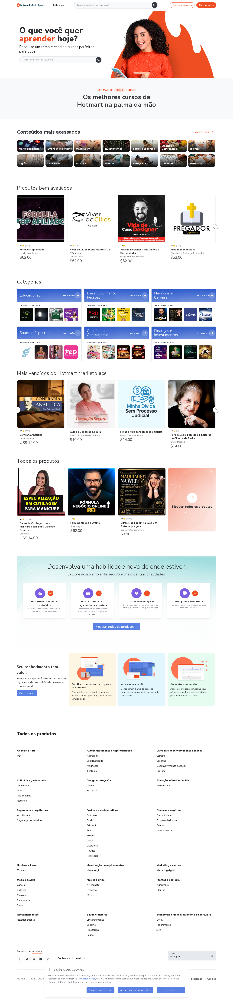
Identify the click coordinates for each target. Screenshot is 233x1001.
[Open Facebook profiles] (20, 959)
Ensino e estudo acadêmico (103, 810)
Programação (163, 925)
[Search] (154, 5)
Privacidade (196, 979)
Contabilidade (164, 815)
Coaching (161, 761)
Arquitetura (23, 815)
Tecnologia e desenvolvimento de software (183, 914)
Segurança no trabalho (29, 820)
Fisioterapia (93, 930)
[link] (30, 146)
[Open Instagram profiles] (47, 959)
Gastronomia (24, 795)
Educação (92, 825)
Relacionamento (26, 920)
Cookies (211, 979)
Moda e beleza (26, 880)
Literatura (92, 845)
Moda (20, 905)
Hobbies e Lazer (27, 865)
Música (90, 895)
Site (158, 930)
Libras (90, 840)
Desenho (92, 890)
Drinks (20, 790)
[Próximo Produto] (216, 222)
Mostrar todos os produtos (114, 627)
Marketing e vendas (168, 865)
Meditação (92, 766)
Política (91, 851)
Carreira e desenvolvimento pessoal (179, 750)
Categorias (59, 5)
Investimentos (164, 830)
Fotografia (92, 790)
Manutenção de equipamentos (105, 865)
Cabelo (21, 885)
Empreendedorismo (167, 820)
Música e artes (96, 880)
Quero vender (26, 693)
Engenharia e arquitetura (32, 810)
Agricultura (162, 885)
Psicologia (92, 856)
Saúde (90, 935)
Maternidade (163, 785)
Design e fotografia (99, 780)
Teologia (92, 771)
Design (90, 785)
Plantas (160, 890)
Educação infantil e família (172, 780)
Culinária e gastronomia (31, 780)
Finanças (161, 825)
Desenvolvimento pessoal (171, 766)
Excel (159, 920)
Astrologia (93, 756)
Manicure (22, 895)
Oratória (160, 771)
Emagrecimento (95, 920)
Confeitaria (23, 785)
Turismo (21, 870)
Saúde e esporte (97, 914)
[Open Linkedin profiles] (33, 959)
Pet (19, 756)
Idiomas (91, 835)
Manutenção (93, 870)
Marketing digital (165, 870)
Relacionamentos (28, 914)
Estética (21, 890)
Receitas (22, 800)
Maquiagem (23, 900)
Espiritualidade (95, 761)
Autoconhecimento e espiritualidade (109, 750)
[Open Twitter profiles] (26, 959)
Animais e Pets (26, 750)
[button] (192, 955)
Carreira (160, 756)
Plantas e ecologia (168, 880)
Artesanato (93, 885)
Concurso (92, 815)
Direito (90, 820)
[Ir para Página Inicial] (31, 5)
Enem (90, 830)
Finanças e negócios (168, 810)
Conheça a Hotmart (69, 958)
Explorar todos (202, 132)
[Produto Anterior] (17, 222)
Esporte (91, 925)
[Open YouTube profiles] (40, 959)
